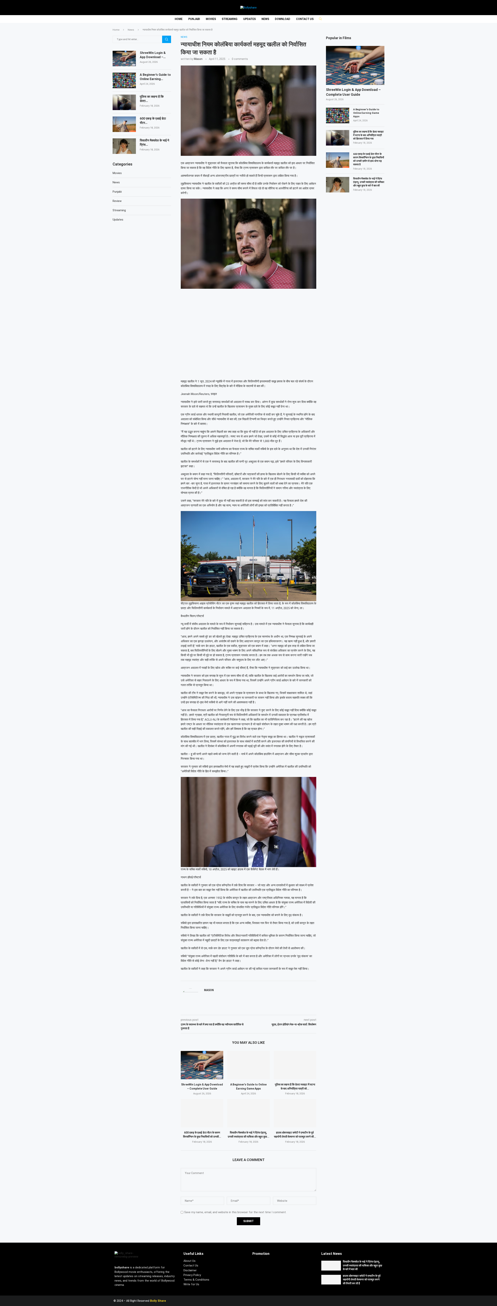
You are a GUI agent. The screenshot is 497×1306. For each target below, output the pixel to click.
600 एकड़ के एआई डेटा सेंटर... (153, 121)
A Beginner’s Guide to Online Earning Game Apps (366, 113)
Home (178, 19)
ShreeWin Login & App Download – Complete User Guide (353, 92)
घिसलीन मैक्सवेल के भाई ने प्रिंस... (154, 143)
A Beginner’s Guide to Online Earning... (155, 77)
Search (166, 39)
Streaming (229, 19)
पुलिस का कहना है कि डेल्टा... (152, 99)
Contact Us (305, 19)
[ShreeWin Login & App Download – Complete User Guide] (202, 1065)
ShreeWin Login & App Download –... (153, 55)
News (265, 19)
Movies (211, 19)
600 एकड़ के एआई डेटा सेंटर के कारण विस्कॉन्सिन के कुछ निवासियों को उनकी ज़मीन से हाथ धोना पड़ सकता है (368, 159)
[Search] (318, 19)
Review (117, 201)
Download (282, 19)
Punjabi (194, 19)
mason (198, 58)
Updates (249, 19)
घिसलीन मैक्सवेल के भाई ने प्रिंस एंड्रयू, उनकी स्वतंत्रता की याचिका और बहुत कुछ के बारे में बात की (368, 182)
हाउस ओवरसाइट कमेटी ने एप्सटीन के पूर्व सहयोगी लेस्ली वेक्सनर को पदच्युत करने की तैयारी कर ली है (362, 1279)
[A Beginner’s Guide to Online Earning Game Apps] (248, 1065)
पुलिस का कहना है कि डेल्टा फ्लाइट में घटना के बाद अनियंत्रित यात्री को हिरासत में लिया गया (368, 135)
